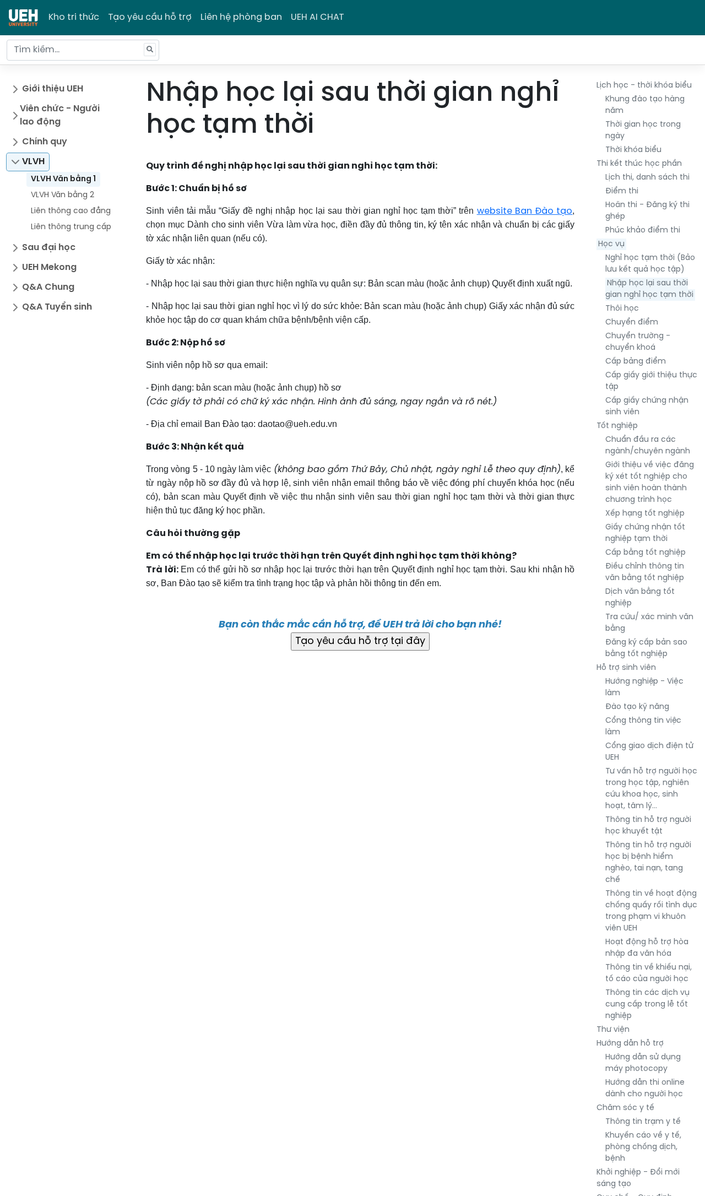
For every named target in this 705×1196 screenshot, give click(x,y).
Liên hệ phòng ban (241, 17)
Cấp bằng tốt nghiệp (645, 553)
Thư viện (613, 1030)
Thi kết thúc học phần (639, 164)
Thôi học (622, 309)
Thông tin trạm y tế (643, 1122)
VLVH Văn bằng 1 (63, 179)
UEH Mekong (49, 267)
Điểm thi (621, 191)
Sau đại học (48, 247)
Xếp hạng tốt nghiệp (645, 514)
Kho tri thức (73, 17)
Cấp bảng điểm (635, 362)
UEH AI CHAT (317, 17)
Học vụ (611, 244)
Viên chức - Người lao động (60, 115)
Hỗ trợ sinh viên (626, 668)
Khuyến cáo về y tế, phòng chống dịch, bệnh (643, 1147)
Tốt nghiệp (617, 426)
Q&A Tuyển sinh (57, 307)
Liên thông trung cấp (71, 227)
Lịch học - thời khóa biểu (644, 86)
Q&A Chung (48, 287)
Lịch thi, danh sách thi (647, 178)
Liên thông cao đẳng (71, 211)
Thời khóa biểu (633, 150)
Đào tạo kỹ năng (637, 707)
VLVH (33, 161)
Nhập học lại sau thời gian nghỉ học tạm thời (649, 289)
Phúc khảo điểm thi (642, 230)
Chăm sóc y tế (625, 1108)
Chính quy (44, 142)
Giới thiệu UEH (52, 89)
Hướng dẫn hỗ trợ (630, 1044)
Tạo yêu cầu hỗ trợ (150, 17)
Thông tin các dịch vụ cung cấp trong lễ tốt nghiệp (647, 1004)
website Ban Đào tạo (525, 211)
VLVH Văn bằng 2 (62, 195)
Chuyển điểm (631, 322)
